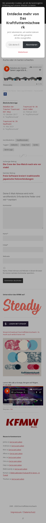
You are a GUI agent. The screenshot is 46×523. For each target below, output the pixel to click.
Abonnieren (31, 44)
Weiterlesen (23, 52)
